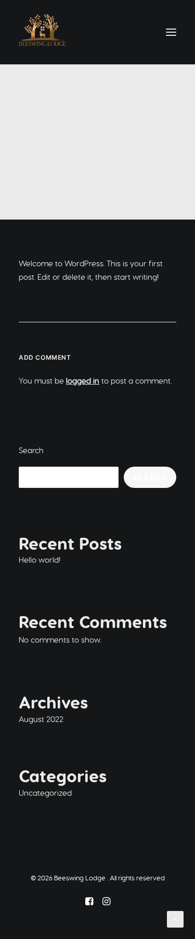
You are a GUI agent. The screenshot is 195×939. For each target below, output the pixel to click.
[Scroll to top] (175, 918)
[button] (171, 32)
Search (31, 450)
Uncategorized (120, 152)
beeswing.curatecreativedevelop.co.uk (97, 159)
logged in (82, 381)
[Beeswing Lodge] (42, 32)
